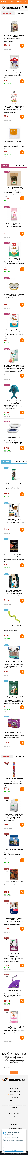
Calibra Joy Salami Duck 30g (14, 483)
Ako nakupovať (14, 1097)
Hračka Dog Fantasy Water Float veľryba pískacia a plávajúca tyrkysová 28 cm (14, 402)
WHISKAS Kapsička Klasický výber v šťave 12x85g (14, 733)
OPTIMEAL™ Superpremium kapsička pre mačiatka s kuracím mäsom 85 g (14, 366)
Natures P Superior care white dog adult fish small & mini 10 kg (14, 815)
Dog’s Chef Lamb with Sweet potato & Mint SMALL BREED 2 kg (14, 107)
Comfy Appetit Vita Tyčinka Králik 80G (14, 697)
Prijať (14, 1144)
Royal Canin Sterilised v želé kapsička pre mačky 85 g (14, 71)
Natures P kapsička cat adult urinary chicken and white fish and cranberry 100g (14, 955)
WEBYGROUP (21, 1153)
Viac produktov (21, 13)
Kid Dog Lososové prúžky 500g (14, 661)
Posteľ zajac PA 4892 (14, 437)
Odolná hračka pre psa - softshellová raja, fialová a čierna (14, 991)
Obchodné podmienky (14, 1091)
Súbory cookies (14, 1104)
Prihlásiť (8, 2)
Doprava (14, 1107)
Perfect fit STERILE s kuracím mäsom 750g (14, 520)
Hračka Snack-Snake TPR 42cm (14, 626)
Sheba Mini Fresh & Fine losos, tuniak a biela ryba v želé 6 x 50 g (14, 591)
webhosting (11, 1153)
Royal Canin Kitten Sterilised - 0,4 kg (14, 224)
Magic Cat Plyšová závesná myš (14, 881)
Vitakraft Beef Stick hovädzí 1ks (14, 778)
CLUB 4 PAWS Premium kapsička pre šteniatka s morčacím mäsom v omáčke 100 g (14, 918)
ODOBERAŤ (14, 1072)
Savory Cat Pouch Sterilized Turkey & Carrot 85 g (14, 555)
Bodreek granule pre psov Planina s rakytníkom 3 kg (14, 36)
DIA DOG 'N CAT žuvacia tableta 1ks (14, 142)
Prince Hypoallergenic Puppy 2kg (14, 849)
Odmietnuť (14, 1150)
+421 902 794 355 (6, 1)
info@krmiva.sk (22, 1)
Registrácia (13, 2)
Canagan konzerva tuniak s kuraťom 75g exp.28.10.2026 (14, 295)
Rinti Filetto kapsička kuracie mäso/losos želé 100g (14, 330)
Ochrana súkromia (14, 1101)
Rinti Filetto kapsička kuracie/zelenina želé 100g (14, 259)
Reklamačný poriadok (14, 1094)
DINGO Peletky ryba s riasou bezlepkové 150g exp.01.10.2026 (14, 188)
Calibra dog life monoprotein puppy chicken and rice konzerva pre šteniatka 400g (14, 1027)
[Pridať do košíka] (22, 46)
